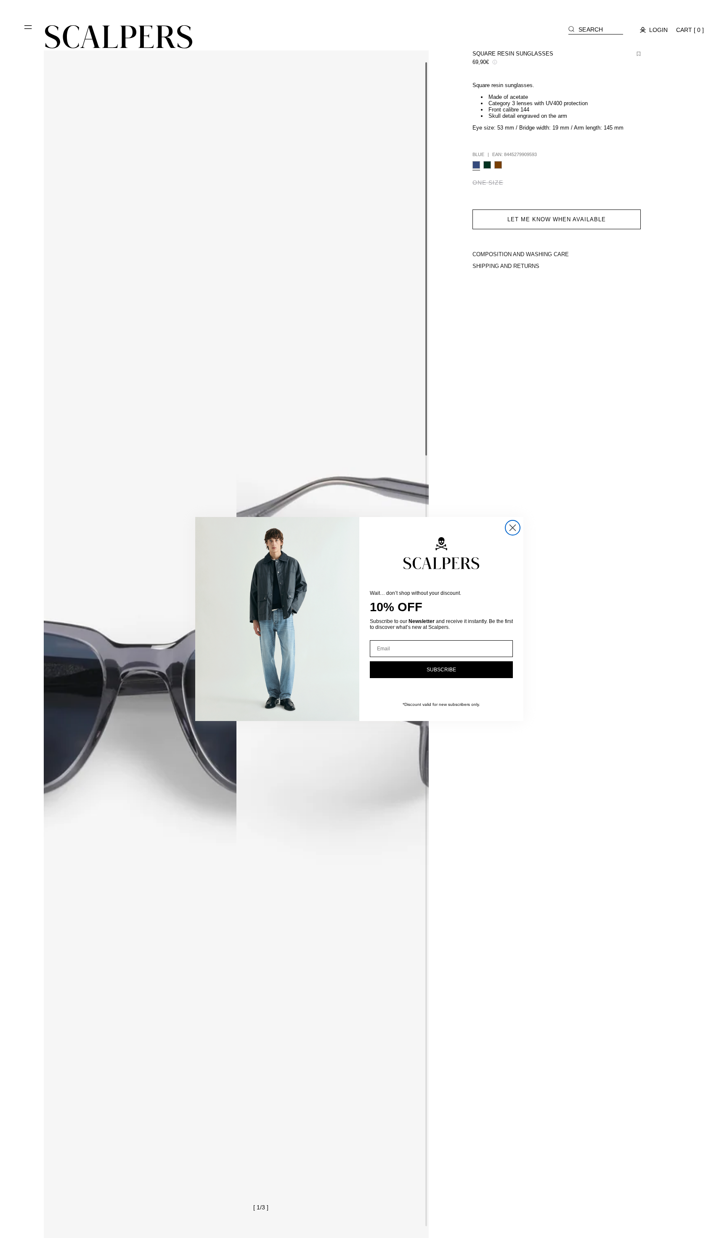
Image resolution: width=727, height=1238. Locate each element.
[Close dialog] (512, 527)
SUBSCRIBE (441, 670)
